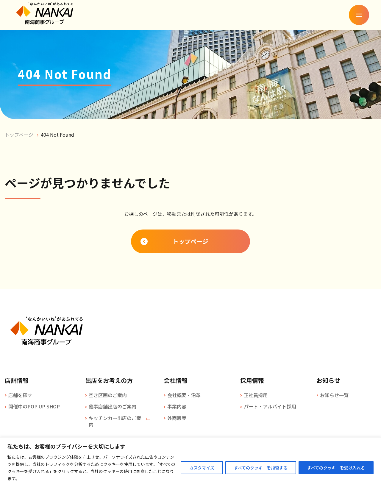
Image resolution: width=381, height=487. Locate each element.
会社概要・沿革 (184, 395)
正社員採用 (256, 395)
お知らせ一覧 (334, 395)
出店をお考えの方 (109, 380)
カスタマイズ (201, 468)
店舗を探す (20, 395)
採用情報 (252, 380)
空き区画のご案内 (108, 395)
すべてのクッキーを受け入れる (336, 468)
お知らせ (328, 380)
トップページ (19, 134)
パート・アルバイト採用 (270, 406)
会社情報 (176, 380)
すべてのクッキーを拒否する (261, 468)
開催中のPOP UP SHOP (34, 406)
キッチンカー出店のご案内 (115, 421)
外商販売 (176, 418)
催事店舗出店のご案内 (112, 406)
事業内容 (176, 406)
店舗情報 (17, 380)
